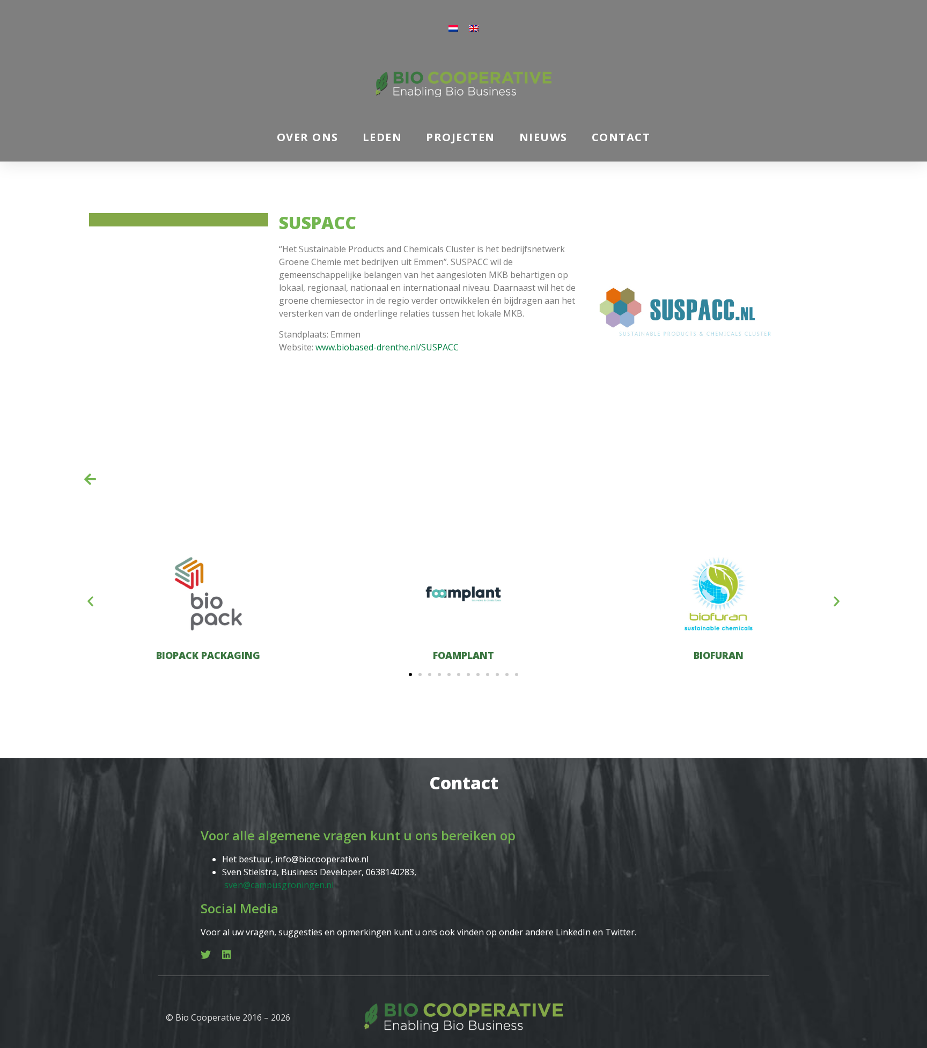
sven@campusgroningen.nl (279, 885)
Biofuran (719, 655)
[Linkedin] (227, 954)
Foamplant (463, 655)
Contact (621, 137)
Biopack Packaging (208, 655)
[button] (90, 600)
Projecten (460, 137)
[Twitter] (206, 954)
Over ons (308, 137)
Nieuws (543, 137)
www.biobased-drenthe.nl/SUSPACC (387, 347)
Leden (382, 137)
